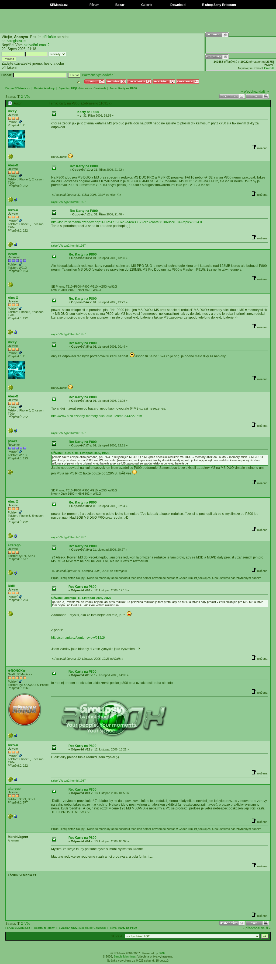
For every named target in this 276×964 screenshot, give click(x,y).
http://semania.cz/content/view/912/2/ (78, 638)
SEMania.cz (58, 5)
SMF (162, 953)
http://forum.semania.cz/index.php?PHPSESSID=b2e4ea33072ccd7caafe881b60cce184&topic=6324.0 (126, 222)
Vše (27, 97)
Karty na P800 (127, 88)
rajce (54, 202)
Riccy (12, 111)
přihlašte (49, 37)
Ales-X (13, 165)
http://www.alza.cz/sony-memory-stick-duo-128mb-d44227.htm (96, 416)
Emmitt (269, 68)
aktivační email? (36, 45)
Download (177, 5)
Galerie (146, 5)
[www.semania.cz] (15, 736)
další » (264, 91)
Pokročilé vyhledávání (98, 75)
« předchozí (249, 91)
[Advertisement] (138, 21)
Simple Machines (125, 956)
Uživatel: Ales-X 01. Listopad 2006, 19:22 (80, 453)
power (12, 254)
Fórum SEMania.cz (17, 88)
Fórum (94, 5)
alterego (14, 545)
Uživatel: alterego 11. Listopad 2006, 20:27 (81, 597)
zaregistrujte (16, 41)
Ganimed (99, 88)
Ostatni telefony (44, 88)
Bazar (120, 5)
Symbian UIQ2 (68, 88)
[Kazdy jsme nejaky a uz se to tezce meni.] (15, 574)
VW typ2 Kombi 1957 (72, 202)
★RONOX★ (17, 671)
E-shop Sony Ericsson (218, 5)
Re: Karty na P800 (84, 166)
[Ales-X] (15, 200)
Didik (12, 586)
